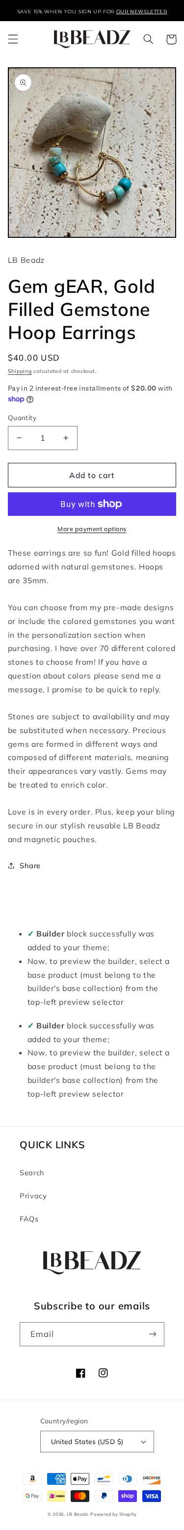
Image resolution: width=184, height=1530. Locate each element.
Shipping (20, 371)
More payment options (92, 529)
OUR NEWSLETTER (141, 11)
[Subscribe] (152, 1334)
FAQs (29, 1218)
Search (32, 1172)
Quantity (22, 417)
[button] (12, 39)
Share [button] (30, 865)
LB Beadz (78, 1514)
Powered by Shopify (113, 1514)
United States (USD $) (87, 1441)
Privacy (33, 1195)
